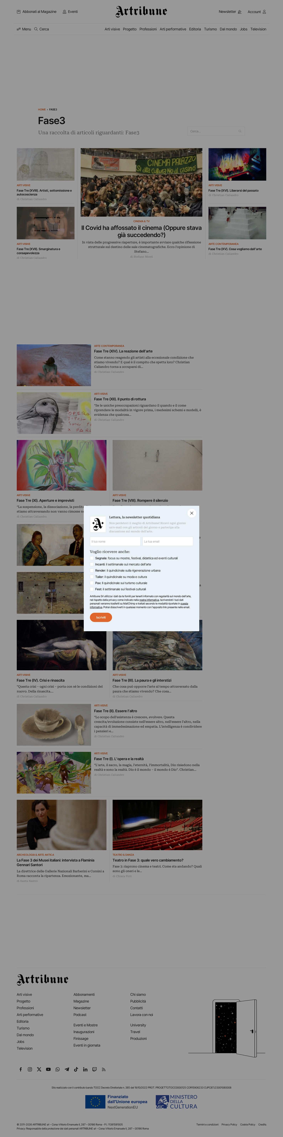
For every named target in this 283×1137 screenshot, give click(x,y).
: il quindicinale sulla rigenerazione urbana (127, 570)
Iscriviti (101, 617)
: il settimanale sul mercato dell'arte (123, 564)
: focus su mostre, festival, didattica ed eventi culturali (136, 558)
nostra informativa (149, 599)
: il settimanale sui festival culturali (120, 589)
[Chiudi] (192, 513)
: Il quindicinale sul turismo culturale (121, 583)
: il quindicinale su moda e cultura (121, 577)
